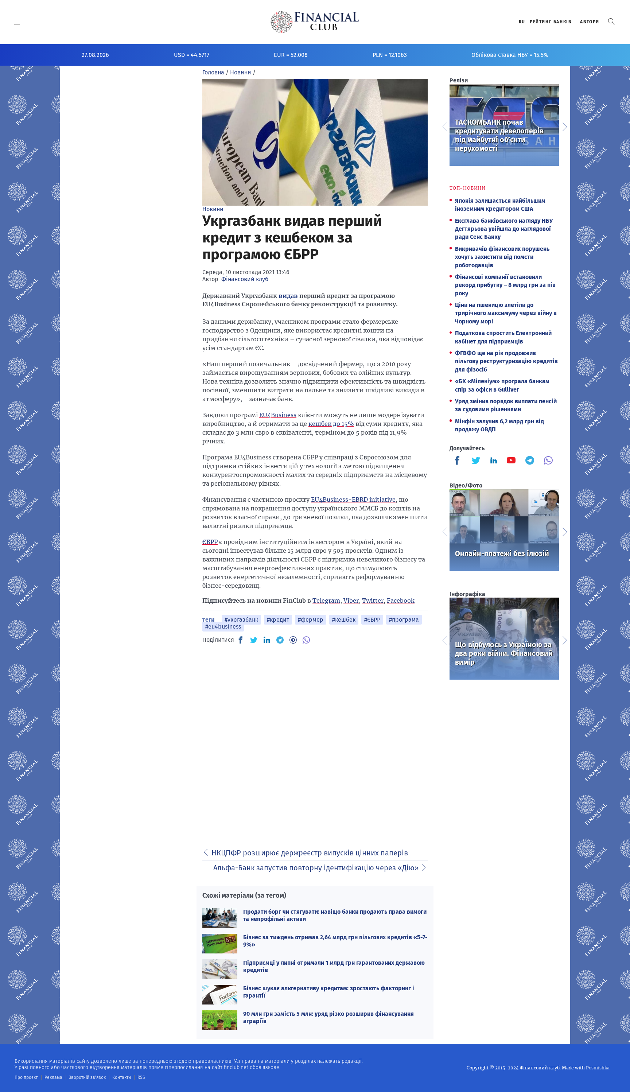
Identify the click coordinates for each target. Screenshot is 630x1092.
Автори (589, 21)
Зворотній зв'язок (87, 1077)
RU (522, 21)
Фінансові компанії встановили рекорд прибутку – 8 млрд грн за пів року (505, 285)
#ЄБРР (372, 619)
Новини (212, 209)
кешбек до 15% (331, 423)
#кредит (278, 619)
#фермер (310, 619)
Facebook (401, 600)
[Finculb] (458, 461)
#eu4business (223, 626)
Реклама (53, 1077)
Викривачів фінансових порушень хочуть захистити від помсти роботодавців (502, 257)
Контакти (121, 1077)
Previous (444, 125)
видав (288, 295)
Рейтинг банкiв (550, 21)
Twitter (373, 600)
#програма (404, 619)
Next (564, 125)
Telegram (326, 600)
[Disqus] (315, 742)
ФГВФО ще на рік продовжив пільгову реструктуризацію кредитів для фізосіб (506, 361)
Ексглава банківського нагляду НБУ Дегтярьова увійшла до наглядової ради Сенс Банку (504, 229)
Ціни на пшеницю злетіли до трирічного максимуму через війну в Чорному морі (506, 313)
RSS (141, 1077)
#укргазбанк (241, 619)
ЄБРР (210, 541)
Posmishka (598, 1067)
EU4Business (277, 415)
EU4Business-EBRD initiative (353, 499)
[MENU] (17, 22)
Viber (351, 600)
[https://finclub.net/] (315, 22)
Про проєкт (26, 1077)
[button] (611, 21)
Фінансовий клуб (244, 279)
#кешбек (343, 619)
